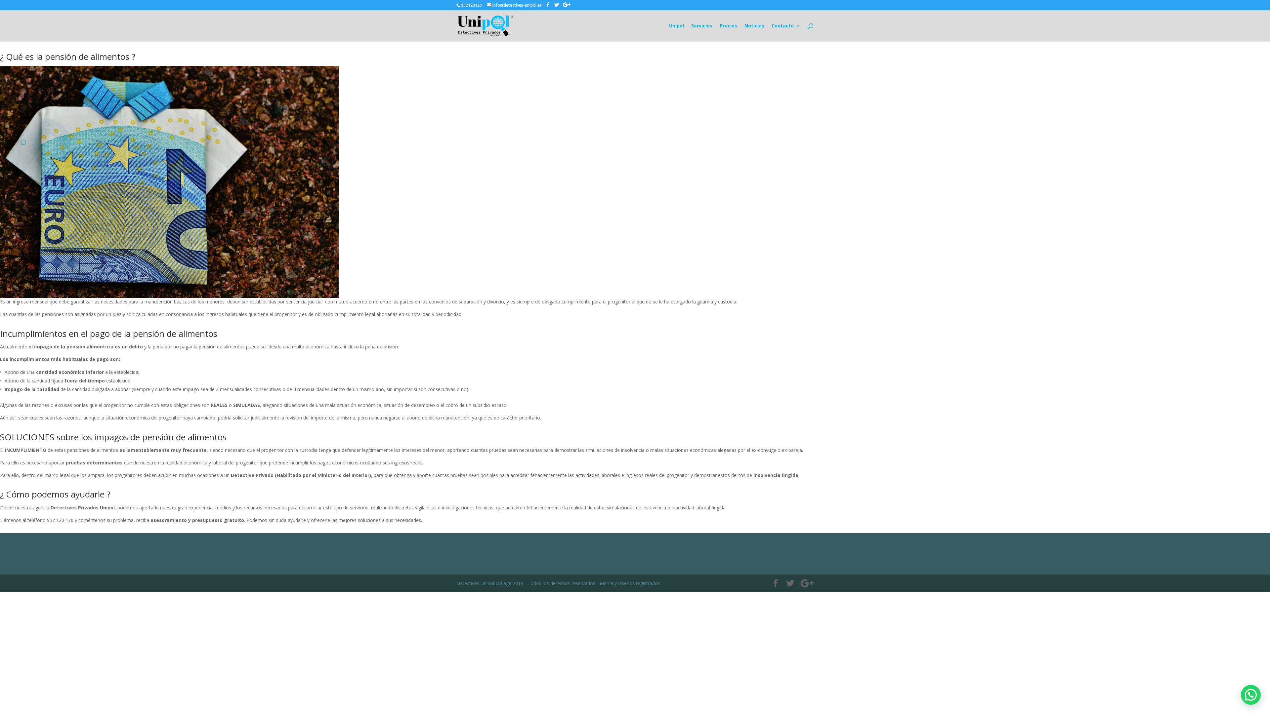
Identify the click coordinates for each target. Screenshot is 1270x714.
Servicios (701, 26)
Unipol (676, 26)
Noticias (754, 26)
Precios (728, 26)
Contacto (783, 26)
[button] (1251, 695)
